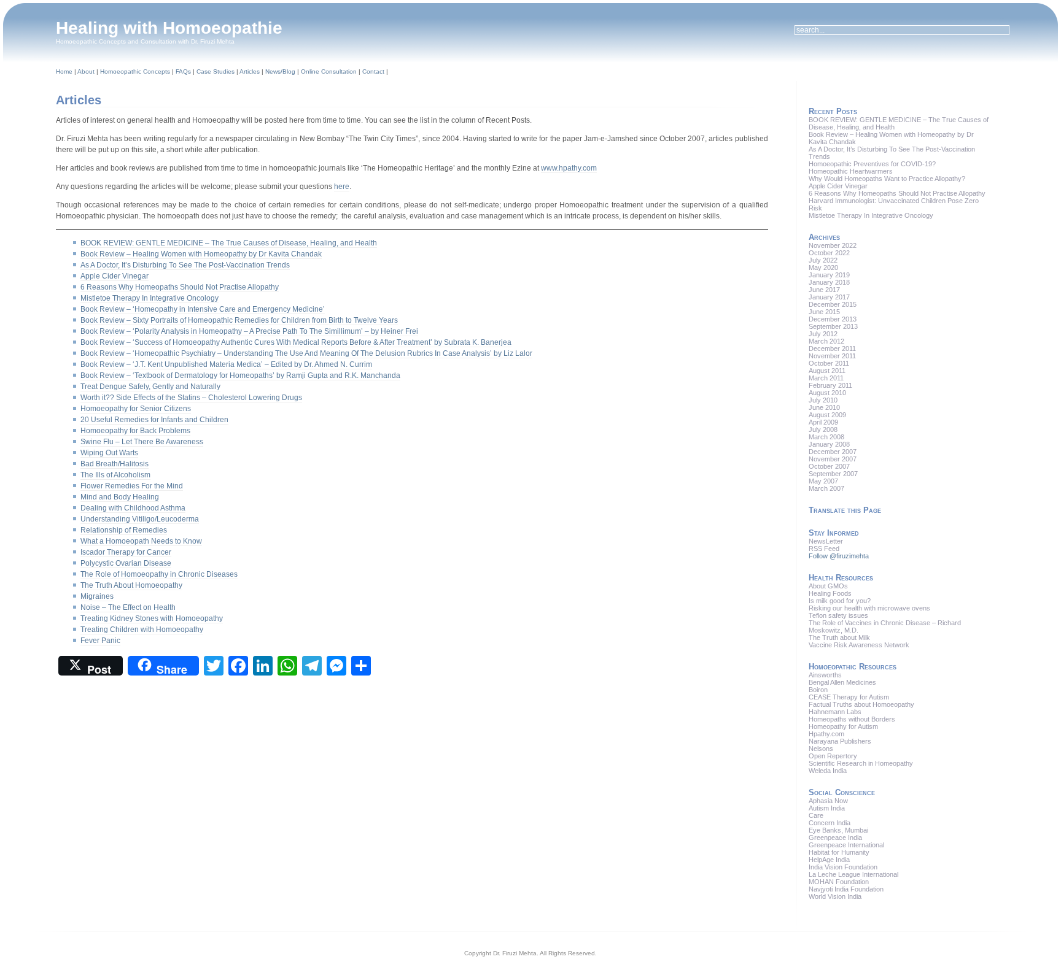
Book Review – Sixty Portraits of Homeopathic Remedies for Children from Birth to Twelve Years (239, 320)
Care (816, 815)
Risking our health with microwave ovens (869, 608)
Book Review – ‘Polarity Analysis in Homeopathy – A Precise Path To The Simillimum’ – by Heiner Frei (249, 331)
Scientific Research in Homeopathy (861, 763)
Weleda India (828, 770)
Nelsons (821, 748)
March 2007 (826, 488)
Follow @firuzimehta (839, 556)
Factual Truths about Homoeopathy (861, 704)
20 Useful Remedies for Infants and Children (154, 419)
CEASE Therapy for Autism (849, 697)
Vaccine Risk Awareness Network (859, 645)
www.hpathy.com (569, 168)
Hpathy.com (826, 733)
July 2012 (823, 333)
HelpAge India (829, 859)
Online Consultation (329, 71)
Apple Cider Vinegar (114, 276)
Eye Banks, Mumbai (838, 830)
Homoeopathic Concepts (135, 71)
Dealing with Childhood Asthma (132, 508)
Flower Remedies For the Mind (131, 486)
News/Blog (280, 71)
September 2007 (833, 473)
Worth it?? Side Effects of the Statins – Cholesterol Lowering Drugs (191, 397)
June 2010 (824, 407)
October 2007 (829, 466)
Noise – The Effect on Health (128, 607)
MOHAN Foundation (839, 881)
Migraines (97, 596)
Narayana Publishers (840, 741)
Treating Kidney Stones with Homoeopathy (151, 618)
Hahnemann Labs (835, 711)
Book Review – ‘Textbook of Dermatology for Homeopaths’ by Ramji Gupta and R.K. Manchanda (240, 375)
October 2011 (829, 363)
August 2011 (827, 370)
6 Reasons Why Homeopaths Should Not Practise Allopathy (179, 287)
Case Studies (215, 71)
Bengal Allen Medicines (842, 682)
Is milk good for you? (840, 600)
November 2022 (833, 245)
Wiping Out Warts (109, 453)
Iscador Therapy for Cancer (125, 552)
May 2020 (823, 267)
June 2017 (824, 289)
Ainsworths (825, 675)
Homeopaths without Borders (852, 719)
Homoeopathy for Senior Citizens (135, 408)
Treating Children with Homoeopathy (141, 629)
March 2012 (826, 341)
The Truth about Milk (839, 637)
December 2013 (833, 319)
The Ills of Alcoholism (115, 475)
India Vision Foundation (843, 867)
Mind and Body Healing (119, 497)
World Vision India (835, 896)
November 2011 (832, 356)
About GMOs (828, 586)
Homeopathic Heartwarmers (851, 171)
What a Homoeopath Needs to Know (141, 541)
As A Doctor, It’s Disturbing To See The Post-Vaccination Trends (185, 265)
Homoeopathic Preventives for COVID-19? (872, 163)
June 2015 (824, 311)
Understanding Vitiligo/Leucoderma (139, 519)
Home (64, 71)
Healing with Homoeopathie (169, 27)
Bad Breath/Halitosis (114, 464)
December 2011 (832, 348)
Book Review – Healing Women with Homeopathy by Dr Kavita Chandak (201, 254)
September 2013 (833, 326)
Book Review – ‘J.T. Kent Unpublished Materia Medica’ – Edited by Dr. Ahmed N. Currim (226, 364)
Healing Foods (830, 593)
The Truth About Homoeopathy (131, 585)
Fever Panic (100, 640)
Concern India (829, 822)
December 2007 (833, 451)
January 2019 (829, 275)
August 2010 (827, 392)
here (341, 186)
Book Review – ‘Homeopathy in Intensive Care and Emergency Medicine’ (202, 309)
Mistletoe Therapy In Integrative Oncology (149, 298)
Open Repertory (833, 756)
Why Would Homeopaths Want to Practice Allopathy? (887, 178)
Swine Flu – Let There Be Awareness (141, 441)
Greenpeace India (835, 837)
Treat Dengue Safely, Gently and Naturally (150, 386)
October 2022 (829, 252)
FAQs (183, 71)
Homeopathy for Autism (843, 726)
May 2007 (823, 481)
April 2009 (823, 422)
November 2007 (833, 459)
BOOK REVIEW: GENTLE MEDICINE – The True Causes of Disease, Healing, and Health (228, 243)
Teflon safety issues (838, 615)
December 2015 (833, 304)
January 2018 (829, 282)
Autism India (827, 808)
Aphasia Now (828, 800)
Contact (373, 71)
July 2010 (823, 400)
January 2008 (829, 444)
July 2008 (823, 429)
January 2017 (829, 297)
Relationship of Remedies (123, 530)
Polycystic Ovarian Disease (125, 563)
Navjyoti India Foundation (846, 889)
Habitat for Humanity (839, 852)
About (86, 71)
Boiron (818, 689)
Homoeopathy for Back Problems (135, 430)
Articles (249, 71)
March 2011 (826, 378)
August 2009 (827, 414)
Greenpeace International (846, 845)
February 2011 (830, 385)
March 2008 (826, 437)
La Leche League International (853, 874)
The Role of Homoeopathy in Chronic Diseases (159, 574)
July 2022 (823, 260)
